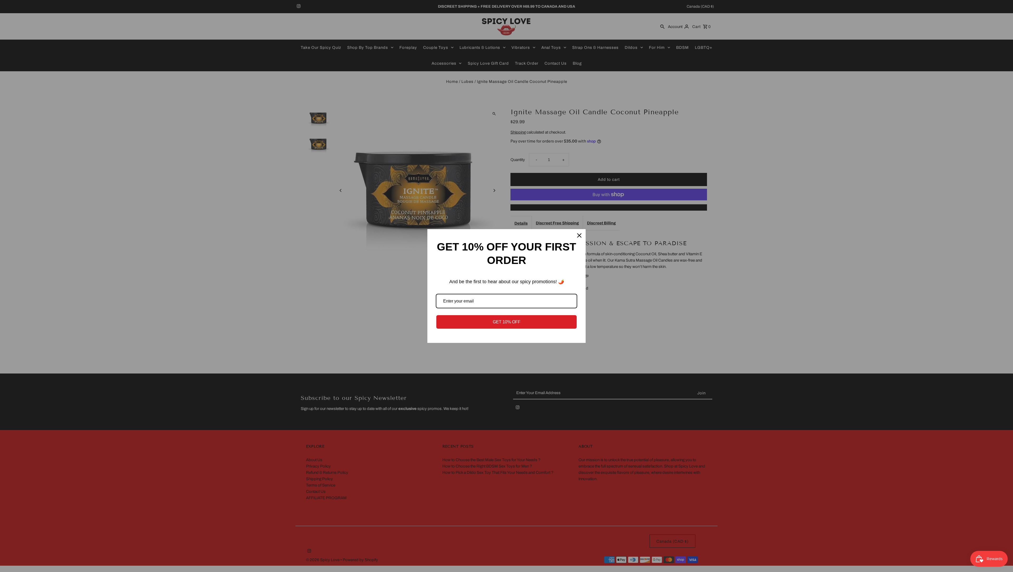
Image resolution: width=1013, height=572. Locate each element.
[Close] (579, 235)
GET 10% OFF (506, 322)
